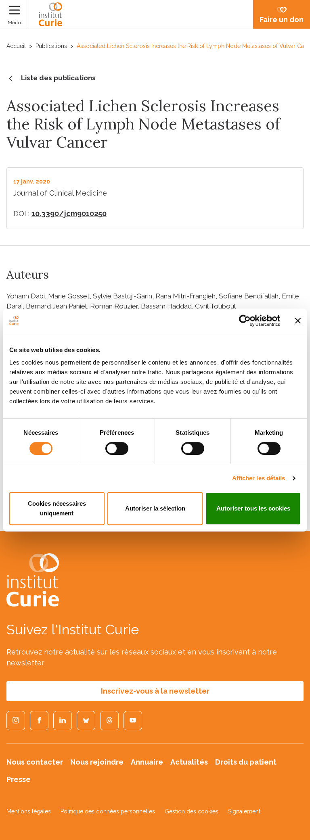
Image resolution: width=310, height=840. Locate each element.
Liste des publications (58, 78)
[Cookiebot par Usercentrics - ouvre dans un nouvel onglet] (244, 321)
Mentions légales (28, 811)
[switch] (116, 448)
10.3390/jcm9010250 (69, 213)
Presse (18, 779)
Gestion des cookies (191, 811)
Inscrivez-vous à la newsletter (155, 691)
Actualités (189, 762)
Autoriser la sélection (155, 508)
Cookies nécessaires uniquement (57, 508)
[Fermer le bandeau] (298, 320)
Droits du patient (245, 762)
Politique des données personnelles (108, 811)
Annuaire (147, 762)
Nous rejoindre (97, 762)
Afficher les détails (258, 478)
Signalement (244, 811)
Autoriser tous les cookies (253, 508)
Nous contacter (34, 762)
